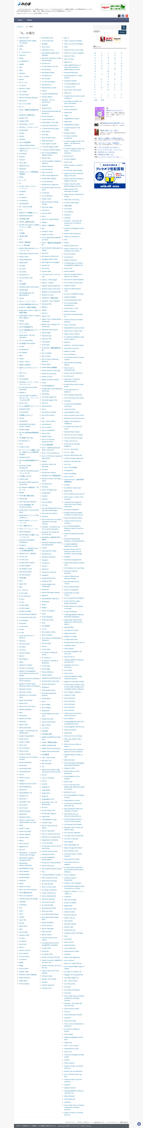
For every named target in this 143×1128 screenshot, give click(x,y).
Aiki (43, 228)
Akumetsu (22, 722)
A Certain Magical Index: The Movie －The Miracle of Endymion (74, 151)
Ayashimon (68, 733)
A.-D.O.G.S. (23, 85)
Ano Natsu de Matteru (72, 990)
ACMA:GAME (23, 130)
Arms (21, 581)
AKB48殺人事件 (24, 219)
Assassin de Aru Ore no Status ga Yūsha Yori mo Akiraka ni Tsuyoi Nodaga (73, 551)
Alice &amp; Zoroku (48, 632)
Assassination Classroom (50, 681)
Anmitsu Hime (24, 935)
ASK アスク (23, 373)
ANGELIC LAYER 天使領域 (27, 975)
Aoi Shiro (45, 253)
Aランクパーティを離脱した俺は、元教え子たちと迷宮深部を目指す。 (29, 452)
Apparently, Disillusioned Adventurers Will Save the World (73, 622)
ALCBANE (22, 191)
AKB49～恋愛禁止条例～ (27, 222)
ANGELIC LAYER (24, 89)
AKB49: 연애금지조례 (49, 745)
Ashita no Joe (23, 751)
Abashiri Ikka (68, 927)
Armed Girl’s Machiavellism (51, 863)
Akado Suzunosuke (25, 700)
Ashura (44, 91)
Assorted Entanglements (72, 560)
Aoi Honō (22, 650)
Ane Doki (67, 987)
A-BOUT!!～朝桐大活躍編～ (28, 307)
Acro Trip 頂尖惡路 (70, 467)
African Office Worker (71, 587)
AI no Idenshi (68, 212)
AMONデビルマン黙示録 (27, 554)
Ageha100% (68, 906)
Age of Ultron (46, 725)
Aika (20, 587)
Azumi (21, 775)
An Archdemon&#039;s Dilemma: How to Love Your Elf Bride (73, 528)
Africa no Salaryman (71, 590)
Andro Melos (46, 698)
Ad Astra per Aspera (49, 472)
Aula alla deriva (47, 169)
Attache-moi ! (46, 158)
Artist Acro (45, 210)
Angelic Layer (24, 972)
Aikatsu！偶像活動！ (49, 225)
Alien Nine (23, 944)
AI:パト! (21, 107)
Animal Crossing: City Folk (51, 957)
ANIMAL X (22, 393)
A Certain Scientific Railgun (51, 150)
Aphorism (45, 569)
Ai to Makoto (23, 620)
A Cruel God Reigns (48, 82)
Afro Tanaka (46, 79)
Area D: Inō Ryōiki (48, 778)
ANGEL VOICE (24, 257)
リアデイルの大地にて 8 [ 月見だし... (108, 147)
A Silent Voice (46, 948)
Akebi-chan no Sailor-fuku (73, 331)
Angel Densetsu (24, 978)
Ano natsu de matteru (49, 513)
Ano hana (67, 993)
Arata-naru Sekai (47, 620)
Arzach (44, 646)
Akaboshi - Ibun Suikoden (51, 301)
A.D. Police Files (69, 984)
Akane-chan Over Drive (27, 706)
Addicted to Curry (48, 50)
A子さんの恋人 (24, 324)
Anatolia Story (47, 108)
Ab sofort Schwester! (71, 510)
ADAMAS (22, 139)
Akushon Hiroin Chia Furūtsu (74, 418)
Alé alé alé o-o (47, 85)
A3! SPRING (23, 353)
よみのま (88, 1126)
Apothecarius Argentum (50, 185)
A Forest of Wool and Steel (73, 438)
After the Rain (47, 932)
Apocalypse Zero (47, 38)
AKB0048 (45, 731)
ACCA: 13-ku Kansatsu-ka (50, 453)
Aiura (44, 216)
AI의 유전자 (68, 209)
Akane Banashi (69, 1096)
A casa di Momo (47, 181)
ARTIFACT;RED (24, 38)
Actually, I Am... (47, 988)
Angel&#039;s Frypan (71, 125)
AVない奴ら (23, 163)
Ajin (43, 418)
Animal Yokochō (24, 834)
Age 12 (66, 38)
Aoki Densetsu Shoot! (71, 951)
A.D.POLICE (23, 154)
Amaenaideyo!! (24, 877)
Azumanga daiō (24, 771)
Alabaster (22, 902)
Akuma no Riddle (70, 903)
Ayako (21, 883)
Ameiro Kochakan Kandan (51, 592)
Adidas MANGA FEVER (27, 145)
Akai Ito (21, 656)
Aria (20, 908)
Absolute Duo (46, 554)
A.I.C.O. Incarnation (26, 340)
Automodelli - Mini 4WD (50, 122)
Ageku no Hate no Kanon (50, 380)
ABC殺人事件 (23, 236)
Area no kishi (23, 969)
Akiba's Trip (46, 316)
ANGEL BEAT (23, 263)
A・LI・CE (22, 180)
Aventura (22, 55)
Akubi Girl (67, 93)
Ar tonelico (23, 197)
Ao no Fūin (45, 268)
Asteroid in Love (69, 792)
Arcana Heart (46, 643)
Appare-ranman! (70, 1088)
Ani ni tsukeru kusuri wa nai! (74, 494)
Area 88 (44, 784)
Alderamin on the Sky (71, 200)
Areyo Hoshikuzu (47, 672)
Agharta (44, 307)
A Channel (22, 959)
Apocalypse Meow (48, 72)
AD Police (45, 487)
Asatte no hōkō (24, 742)
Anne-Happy (68, 1034)
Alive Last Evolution (26, 896)
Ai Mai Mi (67, 897)
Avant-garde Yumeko (49, 551)
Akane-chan (23, 703)
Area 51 (44, 775)
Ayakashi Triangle (70, 636)
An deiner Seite (47, 954)
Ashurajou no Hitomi (49, 412)
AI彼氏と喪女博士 (25, 365)
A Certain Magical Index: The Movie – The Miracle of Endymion (74, 143)
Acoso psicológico (70, 473)
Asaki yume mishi (70, 909)
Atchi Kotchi (68, 921)
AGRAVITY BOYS (24, 409)
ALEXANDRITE (24, 204)
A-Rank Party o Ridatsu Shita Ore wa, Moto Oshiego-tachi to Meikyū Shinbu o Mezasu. (74, 687)
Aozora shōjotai (24, 653)
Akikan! (44, 310)
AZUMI (21, 136)
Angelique (45, 687)
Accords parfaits (47, 884)
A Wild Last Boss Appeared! (73, 458)
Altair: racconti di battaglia (73, 44)
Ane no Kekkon (47, 502)
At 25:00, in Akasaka (71, 839)
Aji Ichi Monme (24, 748)
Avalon (21, 359)
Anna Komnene (69, 698)
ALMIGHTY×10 (24, 275)
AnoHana (67, 1102)
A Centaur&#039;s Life (72, 84)
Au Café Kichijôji (47, 905)
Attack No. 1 (23, 799)
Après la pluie (47, 935)
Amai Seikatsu (24, 871)
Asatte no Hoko (69, 912)
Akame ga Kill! (47, 304)
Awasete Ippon (47, 675)
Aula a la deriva (47, 172)
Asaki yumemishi (25, 728)
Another (22, 157)
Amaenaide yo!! (69, 1099)
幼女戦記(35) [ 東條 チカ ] (105, 154)
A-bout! (44, 548)
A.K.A (21, 444)
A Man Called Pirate (49, 893)
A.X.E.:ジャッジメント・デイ (28, 529)
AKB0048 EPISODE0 (26, 216)
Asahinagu (45, 394)
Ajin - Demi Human (71, 981)
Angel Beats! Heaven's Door (28, 253)
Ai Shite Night (24, 605)
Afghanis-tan (23, 847)
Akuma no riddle (25, 719)
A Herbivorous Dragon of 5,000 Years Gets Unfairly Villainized (73, 504)
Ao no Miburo (69, 719)
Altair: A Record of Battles (73, 41)
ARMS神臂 (22, 578)
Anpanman (46, 711)
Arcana (21, 923)
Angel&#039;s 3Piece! (71, 119)
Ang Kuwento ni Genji (71, 859)
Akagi (21, 662)
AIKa (20, 49)
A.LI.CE (44, 629)
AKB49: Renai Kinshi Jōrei (50, 751)
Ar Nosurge (46, 666)
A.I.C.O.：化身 (69, 452)
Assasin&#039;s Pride (71, 412)
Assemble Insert (25, 802)
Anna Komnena (69, 707)
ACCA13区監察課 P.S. (26, 327)
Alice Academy (24, 984)
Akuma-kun (23, 715)
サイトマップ (70, 1122)
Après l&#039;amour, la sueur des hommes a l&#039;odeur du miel (72, 67)
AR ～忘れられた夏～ (26, 207)
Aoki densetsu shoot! (49, 88)
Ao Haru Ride (46, 271)
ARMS (21, 46)
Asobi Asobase (69, 271)
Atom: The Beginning (49, 490)
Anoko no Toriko (69, 351)
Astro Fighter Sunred (49, 144)
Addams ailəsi (47, 436)
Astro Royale (68, 842)
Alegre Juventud (47, 166)
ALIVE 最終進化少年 (25, 893)
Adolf (21, 825)
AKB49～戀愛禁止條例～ (50, 742)
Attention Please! (70, 924)
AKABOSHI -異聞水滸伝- (27, 115)
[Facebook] (123, 16)
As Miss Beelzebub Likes (72, 300)
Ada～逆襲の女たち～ (26, 526)
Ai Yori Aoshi (23, 626)
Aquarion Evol (47, 339)
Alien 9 (21, 947)
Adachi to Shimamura (71, 237)
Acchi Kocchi (23, 808)
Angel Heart (23, 981)
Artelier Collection (48, 985)
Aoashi (66, 243)
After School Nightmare (50, 175)
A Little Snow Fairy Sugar (50, 128)
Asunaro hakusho (70, 915)
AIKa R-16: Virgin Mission (73, 963)
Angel (66, 116)
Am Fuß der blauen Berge (73, 170)
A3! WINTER (23, 421)
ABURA (21, 493)
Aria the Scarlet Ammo (49, 851)
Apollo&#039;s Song (26, 868)
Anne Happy (46, 704)
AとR (21, 230)
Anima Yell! (68, 268)
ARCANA (22, 73)
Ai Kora (21, 599)
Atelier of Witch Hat (71, 246)
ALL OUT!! (22, 269)
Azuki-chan (23, 765)
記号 (102, 100)
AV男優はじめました (26, 415)
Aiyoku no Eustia (47, 234)
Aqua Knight (46, 333)
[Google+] (126, 16)
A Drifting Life (46, 76)
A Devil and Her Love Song (51, 370)
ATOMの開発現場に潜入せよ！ (29, 304)
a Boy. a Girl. (23, 403)
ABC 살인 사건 (46, 760)
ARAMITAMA (23, 290)
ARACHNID (45, 602)
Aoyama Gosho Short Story (51, 289)
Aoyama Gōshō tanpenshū (51, 286)
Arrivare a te (46, 63)
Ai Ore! (21, 632)
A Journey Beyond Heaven (73, 518)
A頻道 (21, 962)
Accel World (46, 342)
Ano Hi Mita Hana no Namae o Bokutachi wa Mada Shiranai (74, 998)
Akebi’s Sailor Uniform (72, 334)
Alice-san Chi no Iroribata (73, 736)
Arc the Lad (23, 557)
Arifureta (67, 218)
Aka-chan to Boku (70, 900)
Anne (43, 701)
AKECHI (21, 376)
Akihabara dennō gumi (50, 330)
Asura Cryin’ (46, 433)
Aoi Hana (22, 647)
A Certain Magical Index (50, 147)
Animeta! (67, 401)
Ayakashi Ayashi (69, 133)
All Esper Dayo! (47, 976)
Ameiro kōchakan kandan (73, 1015)
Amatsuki (22, 880)
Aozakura (67, 215)
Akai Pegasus (23, 659)
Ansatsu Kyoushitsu (49, 684)
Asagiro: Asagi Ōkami (26, 736)
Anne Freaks (23, 932)
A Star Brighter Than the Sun (74, 727)
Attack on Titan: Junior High (73, 50)
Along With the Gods (71, 1049)
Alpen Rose (23, 926)
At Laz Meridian (47, 196)
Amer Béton (46, 132)
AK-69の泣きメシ (25, 441)
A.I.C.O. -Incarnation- (71, 449)
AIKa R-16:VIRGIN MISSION (28, 98)
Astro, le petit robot (48, 138)
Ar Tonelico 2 (46, 658)
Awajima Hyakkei (70, 297)
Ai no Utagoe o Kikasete (72, 692)
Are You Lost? (69, 376)
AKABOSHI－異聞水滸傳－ (50, 298)
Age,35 (21, 79)
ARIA (21, 70)
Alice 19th (22, 920)
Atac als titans (69, 59)
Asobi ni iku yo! (69, 918)
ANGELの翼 (23, 499)
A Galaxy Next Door (71, 639)
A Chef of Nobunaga (71, 203)
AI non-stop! (23, 593)
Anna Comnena (69, 701)
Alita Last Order (47, 911)
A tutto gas (45, 193)
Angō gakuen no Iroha (72, 800)
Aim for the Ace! (24, 950)
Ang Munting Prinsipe (72, 432)
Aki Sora (44, 313)
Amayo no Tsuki (69, 695)
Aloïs (66, 936)
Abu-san (22, 850)
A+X (20, 239)
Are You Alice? (69, 960)
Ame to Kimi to (69, 657)
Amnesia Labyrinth (48, 899)
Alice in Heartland (48, 831)
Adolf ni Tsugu (24, 828)
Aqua (21, 911)
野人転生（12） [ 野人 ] (111, 130)
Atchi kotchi (23, 805)
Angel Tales (46, 816)
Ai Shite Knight (24, 608)
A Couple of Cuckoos (71, 630)
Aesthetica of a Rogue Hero (51, 837)
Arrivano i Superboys (26, 668)
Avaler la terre (69, 106)
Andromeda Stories (48, 690)
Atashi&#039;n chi (25, 793)
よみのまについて (98, 1122)
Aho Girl (67, 1012)
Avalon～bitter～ (25, 362)
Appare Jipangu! (25, 811)
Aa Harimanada (24, 575)
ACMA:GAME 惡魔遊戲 (49, 367)
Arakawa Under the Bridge (28, 899)
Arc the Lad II (23, 560)
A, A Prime (45, 728)
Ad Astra (45, 469)
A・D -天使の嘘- (24, 245)
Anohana (45, 516)
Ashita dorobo (47, 406)
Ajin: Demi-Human (48, 415)
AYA (20, 67)
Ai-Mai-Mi (22, 623)
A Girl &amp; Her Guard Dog (74, 568)
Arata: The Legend (48, 611)
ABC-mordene (47, 764)
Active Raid (46, 345)
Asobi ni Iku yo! (24, 778)
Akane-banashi (69, 760)
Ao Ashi (67, 1060)
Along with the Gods (49, 908)
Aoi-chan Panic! (24, 644)
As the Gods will (69, 948)
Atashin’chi (23, 790)
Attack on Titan (69, 56)
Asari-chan (23, 745)
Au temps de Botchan (49, 890)
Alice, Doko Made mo (71, 845)
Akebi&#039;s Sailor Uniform (74, 328)
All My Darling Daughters (28, 614)
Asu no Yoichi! (47, 427)
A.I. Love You (23, 590)
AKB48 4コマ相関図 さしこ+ (28, 213)
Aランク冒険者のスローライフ (29, 406)
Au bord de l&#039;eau (50, 94)
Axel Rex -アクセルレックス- (28, 127)
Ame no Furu (68, 673)
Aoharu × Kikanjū (48, 283)
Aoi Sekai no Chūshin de (72, 972)
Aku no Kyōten (47, 353)
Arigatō (21, 917)
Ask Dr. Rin (68, 1052)
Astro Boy (45, 135)
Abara (21, 840)
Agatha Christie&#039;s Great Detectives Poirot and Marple (28, 673)
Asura (44, 409)
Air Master (23, 941)
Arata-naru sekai (70, 1021)
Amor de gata (69, 648)
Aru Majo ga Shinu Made (73, 824)
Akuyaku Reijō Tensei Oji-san (74, 642)
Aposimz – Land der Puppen (74, 345)
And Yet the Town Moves (72, 90)
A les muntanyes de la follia (74, 398)
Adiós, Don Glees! (70, 730)
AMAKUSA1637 (24, 166)
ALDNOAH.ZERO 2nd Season (29, 287)
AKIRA (21, 58)
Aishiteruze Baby (25, 611)
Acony (44, 383)
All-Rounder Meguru (49, 813)
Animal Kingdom (70, 159)
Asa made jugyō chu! (49, 397)
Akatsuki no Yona (48, 295)
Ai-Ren (21, 629)
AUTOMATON (24, 349)
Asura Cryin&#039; (48, 430)
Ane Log (44, 505)
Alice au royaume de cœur (51, 834)
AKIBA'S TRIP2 (24, 121)
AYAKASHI (22, 169)
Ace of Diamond (47, 116)
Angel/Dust (46, 787)
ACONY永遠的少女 (48, 386)
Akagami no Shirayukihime (73, 975)
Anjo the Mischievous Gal (73, 455)
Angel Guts (68, 122)
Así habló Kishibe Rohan (50, 914)
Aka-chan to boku (25, 692)
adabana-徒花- (24, 429)
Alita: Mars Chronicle (71, 348)
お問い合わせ (124, 1122)
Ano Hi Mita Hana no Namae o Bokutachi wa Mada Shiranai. (74, 1107)
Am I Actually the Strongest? (74, 598)
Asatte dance (23, 739)
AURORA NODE (24, 457)
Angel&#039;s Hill (48, 799)
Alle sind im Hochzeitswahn (74, 280)
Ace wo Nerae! (24, 956)
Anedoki (44, 499)
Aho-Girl (45, 566)
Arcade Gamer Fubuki (26, 563)
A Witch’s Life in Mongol (72, 883)
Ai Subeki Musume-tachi (27, 617)
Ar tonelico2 (23, 201)
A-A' (20, 210)
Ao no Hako (68, 670)
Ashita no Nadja (24, 754)
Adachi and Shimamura (72, 233)
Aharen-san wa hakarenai (73, 373)
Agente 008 (68, 491)
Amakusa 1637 (47, 581)
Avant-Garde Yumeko (71, 1009)
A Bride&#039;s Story (49, 820)
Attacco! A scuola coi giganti (74, 53)
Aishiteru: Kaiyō (47, 231)
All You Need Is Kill (25, 278)
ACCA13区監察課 (25, 142)
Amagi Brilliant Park (49, 578)
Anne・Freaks (24, 76)
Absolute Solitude (70, 81)
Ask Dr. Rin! (68, 162)
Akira (21, 712)
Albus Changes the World (73, 848)
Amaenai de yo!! (69, 930)
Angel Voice (46, 793)
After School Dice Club (49, 878)
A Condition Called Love (72, 488)
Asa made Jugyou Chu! (49, 400)
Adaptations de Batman (50, 840)
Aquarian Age (46, 336)
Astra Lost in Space (48, 902)
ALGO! (21, 194)
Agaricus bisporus (70, 260)
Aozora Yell (46, 265)
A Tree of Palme (47, 843)
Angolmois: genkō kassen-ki (51, 678)
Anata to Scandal (25, 831)
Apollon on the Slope (49, 979)
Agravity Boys (69, 627)
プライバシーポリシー (84, 1122)
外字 (95, 100)
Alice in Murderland (49, 896)
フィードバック (112, 1122)
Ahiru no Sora (24, 844)
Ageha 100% (23, 725)
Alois (21, 929)
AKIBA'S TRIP (23, 118)
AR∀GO (44, 608)
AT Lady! (22, 266)
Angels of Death (69, 286)
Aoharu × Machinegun (49, 280)
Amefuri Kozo (46, 199)
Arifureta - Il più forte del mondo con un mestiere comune (73, 223)
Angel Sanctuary (47, 141)
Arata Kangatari (47, 617)
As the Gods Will (47, 41)
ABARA (21, 64)
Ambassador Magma (49, 178)
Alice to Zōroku (47, 635)
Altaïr (66, 47)
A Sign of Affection (70, 612)
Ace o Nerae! (23, 953)
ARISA (21, 177)
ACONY (21, 133)
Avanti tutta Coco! (48, 866)
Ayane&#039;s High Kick (50, 599)
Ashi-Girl (45, 403)
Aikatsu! (44, 222)
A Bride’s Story (47, 823)
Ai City (21, 602)
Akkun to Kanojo (70, 311)
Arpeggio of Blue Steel (49, 259)
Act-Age (67, 485)
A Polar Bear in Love (71, 308)
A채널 (21, 965)
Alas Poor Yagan (47, 207)
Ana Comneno (69, 710)
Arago (44, 605)
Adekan (44, 461)
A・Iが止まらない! (25, 52)
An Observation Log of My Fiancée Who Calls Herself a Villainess (74, 869)
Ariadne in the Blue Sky (72, 461)
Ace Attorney (46, 69)
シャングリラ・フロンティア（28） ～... (110, 157)
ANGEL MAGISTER (25, 260)
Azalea (21, 418)
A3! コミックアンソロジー (28, 301)
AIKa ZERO (23, 101)
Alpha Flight (46, 669)
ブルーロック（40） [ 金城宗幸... (109, 143)
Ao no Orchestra (70, 354)
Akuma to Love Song (49, 373)
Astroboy (67, 954)
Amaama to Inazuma (49, 572)
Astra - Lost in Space (71, 1046)
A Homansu (46, 563)
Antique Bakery (47, 97)
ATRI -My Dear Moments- (28, 502)
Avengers (45, 560)
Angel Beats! (46, 790)
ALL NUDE (22, 272)
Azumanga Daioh (25, 768)
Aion (43, 872)
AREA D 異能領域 (25, 242)
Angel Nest (68, 112)
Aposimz (67, 342)
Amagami (45, 575)
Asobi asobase (69, 1063)
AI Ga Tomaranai (25, 596)
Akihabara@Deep (25, 709)
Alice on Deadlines (70, 109)
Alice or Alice (68, 476)
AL (20, 183)
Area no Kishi (69, 942)
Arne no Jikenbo (69, 875)
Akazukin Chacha (25, 689)
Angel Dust (68, 1043)
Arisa (43, 623)
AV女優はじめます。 (26, 476)
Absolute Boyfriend (71, 72)
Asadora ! (67, 1085)
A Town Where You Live (50, 66)
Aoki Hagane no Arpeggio (50, 262)
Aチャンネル (23, 82)
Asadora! (67, 557)
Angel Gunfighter (48, 922)
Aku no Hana (46, 356)
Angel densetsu (69, 945)
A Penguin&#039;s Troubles (51, 875)
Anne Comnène (69, 704)
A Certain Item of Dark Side (73, 836)
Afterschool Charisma (49, 881)
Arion (21, 914)
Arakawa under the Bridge (73, 933)
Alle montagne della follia (73, 395)
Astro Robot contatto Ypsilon (52, 869)
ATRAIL (21, 321)
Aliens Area (68, 782)
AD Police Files (47, 484)
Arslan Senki (46, 649)
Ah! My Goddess (25, 566)
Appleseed (23, 814)
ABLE (21, 356)
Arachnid (67, 1018)
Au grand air (68, 257)
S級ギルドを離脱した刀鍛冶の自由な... (111, 138)
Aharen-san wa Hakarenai (73, 1071)
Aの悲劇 (22, 233)
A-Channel (68, 939)
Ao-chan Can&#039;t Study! (73, 294)
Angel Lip (45, 796)
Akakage (45, 44)
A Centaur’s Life (69, 87)
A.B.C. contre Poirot (48, 757)
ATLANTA (22, 545)
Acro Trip (67, 464)
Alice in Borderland (48, 722)
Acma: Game (46, 364)
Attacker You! (23, 796)
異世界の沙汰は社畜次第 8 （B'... (114, 123)
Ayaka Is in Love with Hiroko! (74, 682)
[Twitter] (119, 16)
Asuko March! (46, 424)
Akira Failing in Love (71, 851)
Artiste (21, 298)
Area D (44, 781)
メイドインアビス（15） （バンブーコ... (109, 150)
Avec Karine (46, 47)
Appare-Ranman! (70, 633)
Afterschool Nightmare (72, 957)
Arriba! (21, 346)
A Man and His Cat (70, 441)
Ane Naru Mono (69, 254)
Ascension (45, 951)
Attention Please (25, 817)
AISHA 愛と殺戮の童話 (26, 496)
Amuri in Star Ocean (49, 887)
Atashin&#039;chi (25, 787)
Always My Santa (47, 719)
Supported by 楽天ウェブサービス (68, 1126)
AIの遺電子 (22, 284)
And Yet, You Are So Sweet (73, 435)
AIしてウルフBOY (25, 104)
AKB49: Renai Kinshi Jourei (51, 748)
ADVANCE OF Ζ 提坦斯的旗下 (51, 476)
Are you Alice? (24, 95)
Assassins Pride (69, 409)
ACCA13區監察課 (47, 445)
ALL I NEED (23, 92)
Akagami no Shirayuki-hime (51, 292)
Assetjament (68, 470)
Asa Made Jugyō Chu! (71, 978)
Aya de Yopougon (48, 929)
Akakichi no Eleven (25, 665)
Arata (44, 614)
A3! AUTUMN (23, 412)
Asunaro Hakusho (25, 762)
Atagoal (21, 781)
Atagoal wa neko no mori (28, 784)
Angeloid (45, 105)
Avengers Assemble (48, 557)
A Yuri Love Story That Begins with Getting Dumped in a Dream (74, 787)
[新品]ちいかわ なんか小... (114, 110)
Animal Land (68, 156)
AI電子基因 (68, 206)
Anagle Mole (46, 493)
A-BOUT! (22, 160)
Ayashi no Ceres (24, 887)
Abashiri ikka (23, 837)
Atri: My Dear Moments (72, 833)
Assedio (44, 982)
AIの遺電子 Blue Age (26, 438)
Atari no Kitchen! (70, 325)
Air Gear (22, 938)
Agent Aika (23, 584)
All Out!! (44, 807)
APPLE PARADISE (25, 532)
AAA (20, 281)
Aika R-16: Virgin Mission (50, 219)
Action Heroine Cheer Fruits (74, 415)
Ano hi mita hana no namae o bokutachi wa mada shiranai (51, 521)
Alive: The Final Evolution (28, 890)
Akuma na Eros (47, 377)
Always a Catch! (69, 768)
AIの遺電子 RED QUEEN (27, 343)
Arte (65, 240)
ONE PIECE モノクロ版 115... (106, 152)
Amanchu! (45, 589)
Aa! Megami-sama (25, 569)
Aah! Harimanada (25, 572)
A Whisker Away (69, 645)
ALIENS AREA (23, 479)
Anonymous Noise (48, 854)
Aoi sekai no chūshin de (50, 256)
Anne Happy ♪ (47, 708)
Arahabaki (22, 905)
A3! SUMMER (23, 379)
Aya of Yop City (47, 925)
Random (122, 32)
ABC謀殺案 (45, 754)
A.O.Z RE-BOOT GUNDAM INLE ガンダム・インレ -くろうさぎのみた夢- (28, 398)
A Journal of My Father (49, 125)
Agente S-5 (68, 62)
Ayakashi (45, 596)
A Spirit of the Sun (48, 119)
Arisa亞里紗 (46, 626)
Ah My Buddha (24, 874)
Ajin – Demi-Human (48, 421)
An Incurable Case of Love (73, 283)
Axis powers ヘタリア (26, 124)
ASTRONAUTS (24, 61)
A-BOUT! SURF (24, 447)
